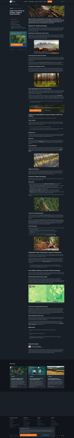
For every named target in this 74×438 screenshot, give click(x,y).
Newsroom (52, 426)
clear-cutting (59, 95)
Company (45, 1)
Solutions (11, 423)
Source (31, 330)
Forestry (25, 420)
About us (38, 419)
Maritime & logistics (26, 426)
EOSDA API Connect (12, 426)
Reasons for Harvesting (15, 21)
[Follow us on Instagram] (61, 435)
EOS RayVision (12, 419)
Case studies (53, 420)
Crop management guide (54, 423)
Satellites (11, 427)
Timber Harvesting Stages (15, 24)
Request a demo (47, 110)
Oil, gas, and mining (26, 424)
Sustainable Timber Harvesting (16, 26)
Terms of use (11, 436)
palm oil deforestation (47, 261)
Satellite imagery (31, 1)
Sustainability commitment (41, 424)
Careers (38, 426)
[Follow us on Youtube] (63, 435)
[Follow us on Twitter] (59, 435)
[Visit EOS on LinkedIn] (57, 435)
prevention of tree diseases (49, 183)
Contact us (49, 1)
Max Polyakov (39, 420)
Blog (52, 419)
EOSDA (12, 1)
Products (25, 1)
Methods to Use (14, 23)
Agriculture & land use (27, 419)
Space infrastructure (40, 423)
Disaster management (27, 423)
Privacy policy (16, 436)
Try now (35, 110)
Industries (40, 1)
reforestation (41, 141)
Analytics (36, 1)
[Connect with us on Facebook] (55, 435)
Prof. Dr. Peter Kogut (36, 346)
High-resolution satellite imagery (14, 424)
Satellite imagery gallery (54, 424)
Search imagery (16, 44)
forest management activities (50, 234)
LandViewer (11, 420)
